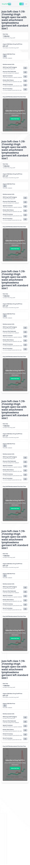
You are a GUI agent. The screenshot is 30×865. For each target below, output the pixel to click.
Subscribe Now (15, 119)
